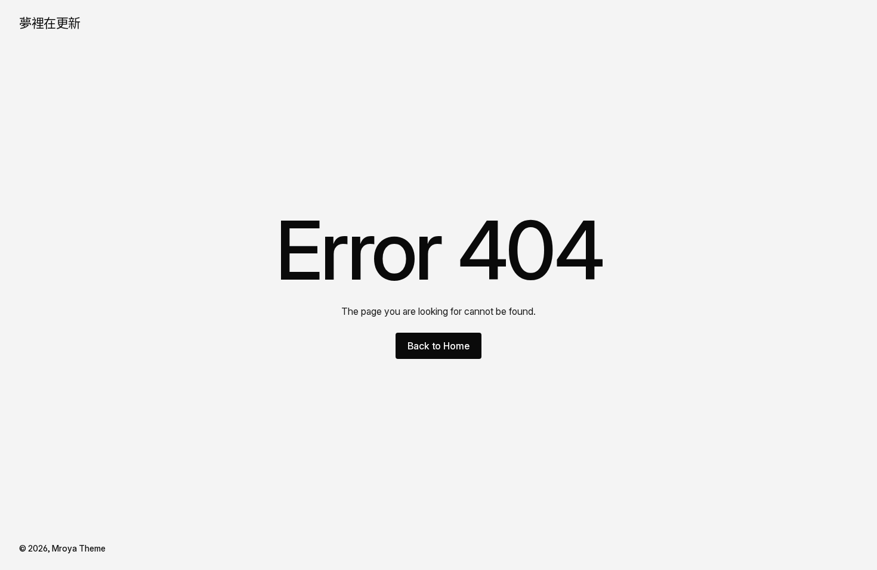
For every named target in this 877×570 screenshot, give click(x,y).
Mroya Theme (79, 548)
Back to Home (438, 346)
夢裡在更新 (50, 23)
